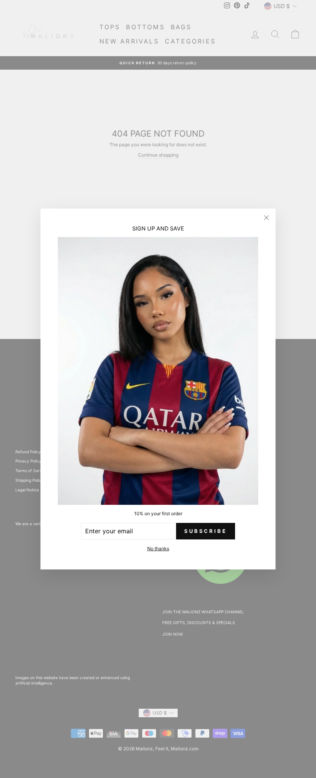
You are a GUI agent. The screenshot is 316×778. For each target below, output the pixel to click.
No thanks (158, 548)
